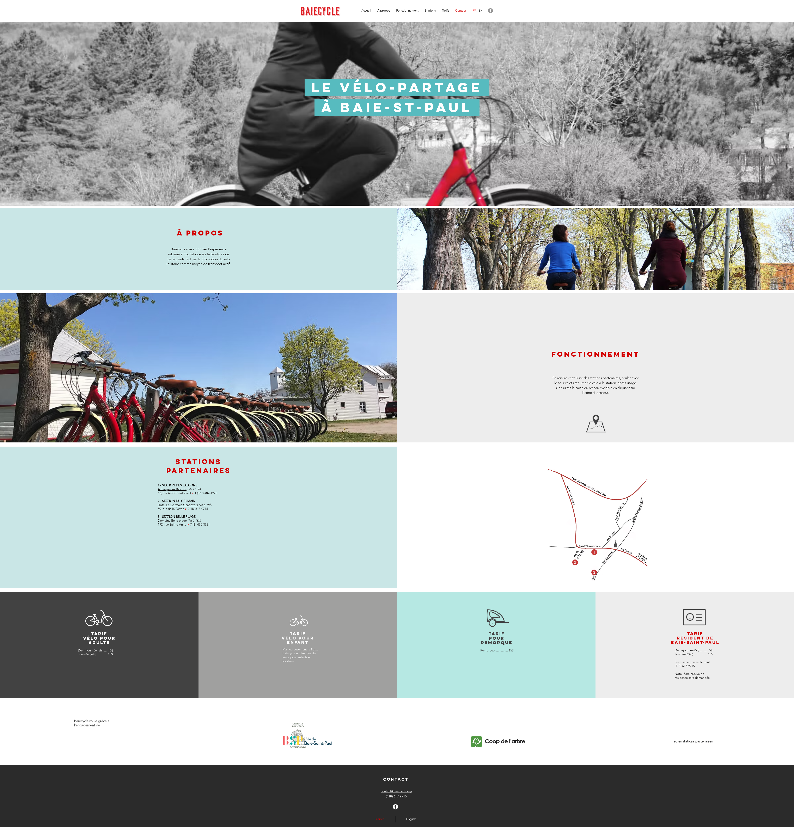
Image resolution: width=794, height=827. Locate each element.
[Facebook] (490, 10)
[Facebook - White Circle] (395, 806)
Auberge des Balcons (172, 489)
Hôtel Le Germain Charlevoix (178, 505)
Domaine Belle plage (172, 520)
